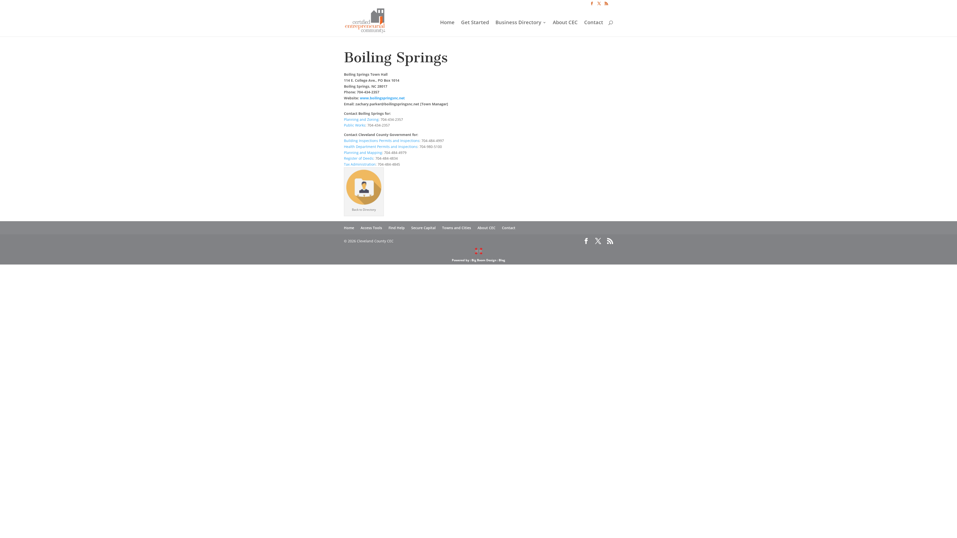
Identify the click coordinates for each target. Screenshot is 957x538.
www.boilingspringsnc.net (382, 98)
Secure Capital (423, 227)
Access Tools (371, 227)
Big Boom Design (484, 260)
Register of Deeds (358, 158)
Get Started (475, 23)
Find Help (397, 227)
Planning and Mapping (363, 152)
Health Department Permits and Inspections (380, 146)
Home (447, 23)
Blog (502, 260)
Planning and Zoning (361, 119)
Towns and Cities (456, 227)
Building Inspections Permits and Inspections (381, 140)
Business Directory (518, 23)
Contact (593, 23)
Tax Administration (360, 164)
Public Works (354, 125)
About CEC (565, 23)
